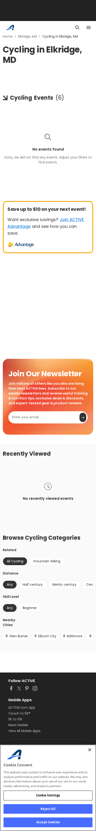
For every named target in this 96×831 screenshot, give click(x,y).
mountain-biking (46, 561)
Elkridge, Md (27, 36)
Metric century (64, 584)
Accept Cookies (48, 822)
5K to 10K (15, 719)
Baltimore (74, 636)
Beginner (30, 608)
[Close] (90, 750)
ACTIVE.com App (21, 707)
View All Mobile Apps (24, 731)
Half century (33, 584)
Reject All (48, 809)
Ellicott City (47, 636)
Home (8, 36)
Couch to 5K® (19, 713)
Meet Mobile (18, 725)
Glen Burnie (18, 636)
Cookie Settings (48, 795)
